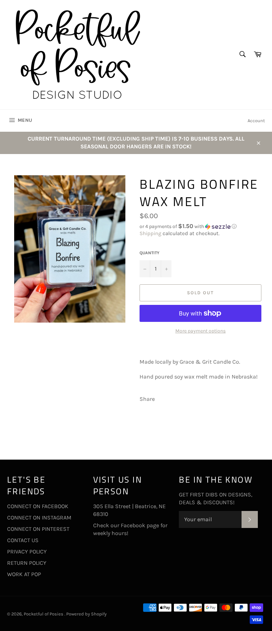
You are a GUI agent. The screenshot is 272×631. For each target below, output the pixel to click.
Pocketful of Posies (44, 613)
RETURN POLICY (26, 562)
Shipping (150, 233)
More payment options (200, 331)
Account (256, 120)
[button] (202, 226)
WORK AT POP (24, 574)
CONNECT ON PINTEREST (38, 528)
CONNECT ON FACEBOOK (37, 506)
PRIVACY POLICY (27, 551)
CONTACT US (23, 540)
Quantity (149, 252)
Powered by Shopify (86, 613)
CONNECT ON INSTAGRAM (39, 517)
